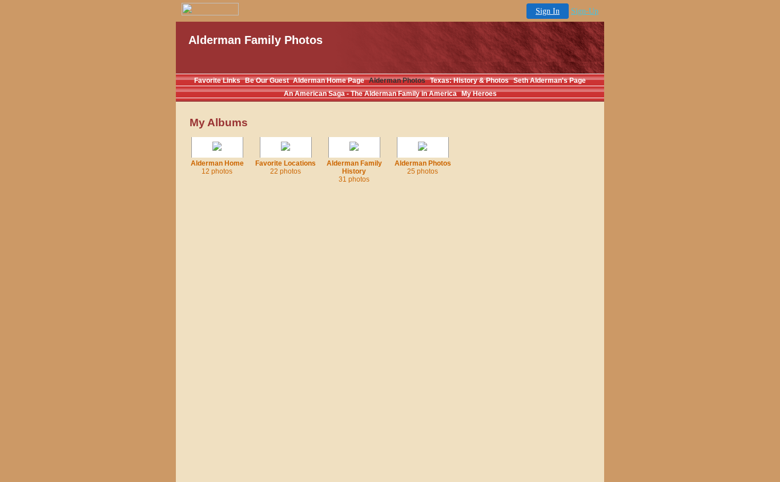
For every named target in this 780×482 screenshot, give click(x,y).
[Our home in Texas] (217, 148)
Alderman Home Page (328, 81)
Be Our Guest (268, 81)
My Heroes (479, 94)
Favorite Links (217, 81)
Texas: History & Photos (469, 81)
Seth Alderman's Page (549, 81)
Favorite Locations (285, 167)
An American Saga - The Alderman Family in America (370, 94)
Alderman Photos (397, 81)
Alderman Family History (354, 171)
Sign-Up (584, 11)
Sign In (548, 11)
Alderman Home (217, 167)
